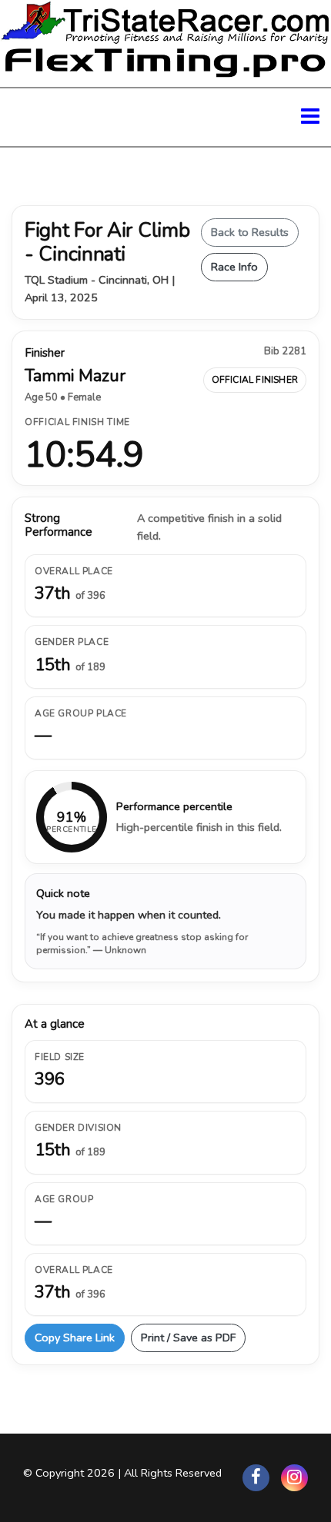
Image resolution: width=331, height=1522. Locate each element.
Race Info (234, 266)
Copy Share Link (75, 1337)
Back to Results (250, 232)
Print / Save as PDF (188, 1337)
